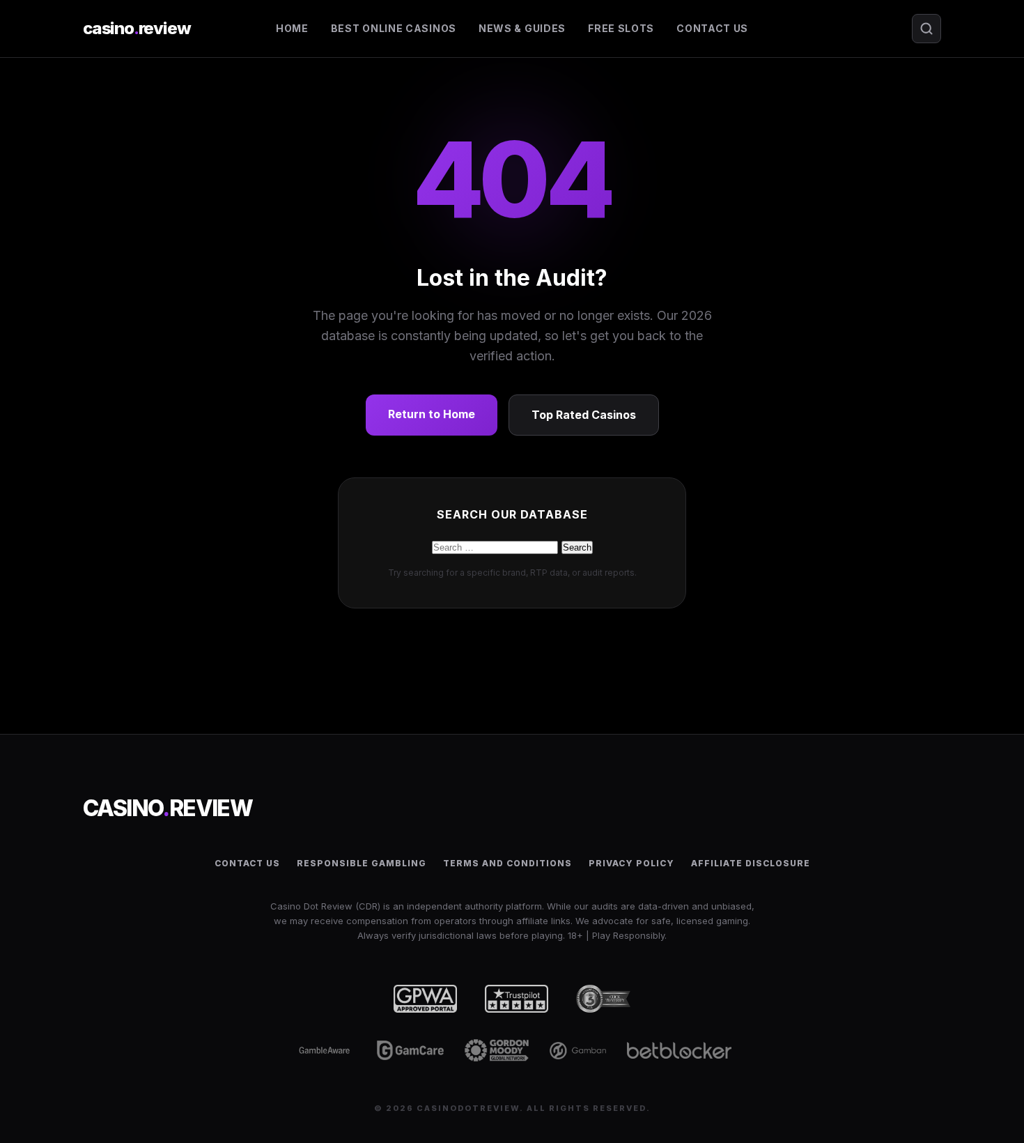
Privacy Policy (631, 863)
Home (292, 28)
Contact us (712, 28)
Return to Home (431, 414)
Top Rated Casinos (584, 415)
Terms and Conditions (507, 863)
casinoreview (136, 28)
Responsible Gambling (361, 863)
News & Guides (522, 28)
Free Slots (621, 28)
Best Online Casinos (393, 28)
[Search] (926, 28)
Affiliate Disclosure (750, 863)
